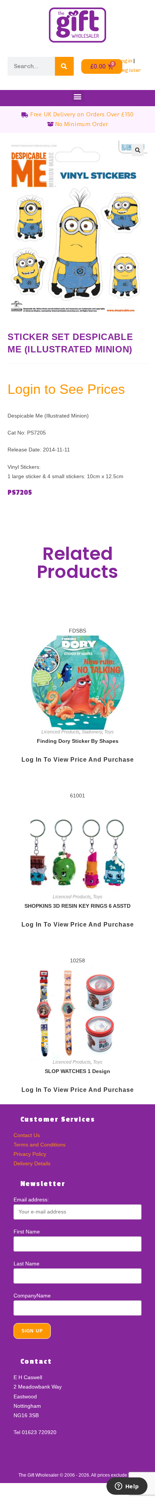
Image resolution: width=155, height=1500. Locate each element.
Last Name (27, 1264)
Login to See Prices (66, 389)
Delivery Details (32, 1163)
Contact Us (27, 1135)
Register (129, 70)
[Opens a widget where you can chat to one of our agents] (126, 1486)
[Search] (64, 66)
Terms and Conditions (39, 1145)
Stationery (92, 732)
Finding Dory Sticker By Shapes (78, 741)
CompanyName (32, 1296)
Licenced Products (60, 732)
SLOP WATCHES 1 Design (77, 1071)
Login (125, 61)
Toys (109, 732)
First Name (27, 1232)
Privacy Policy (30, 1154)
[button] (77, 96)
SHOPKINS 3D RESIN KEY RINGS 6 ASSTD (77, 906)
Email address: (31, 1200)
